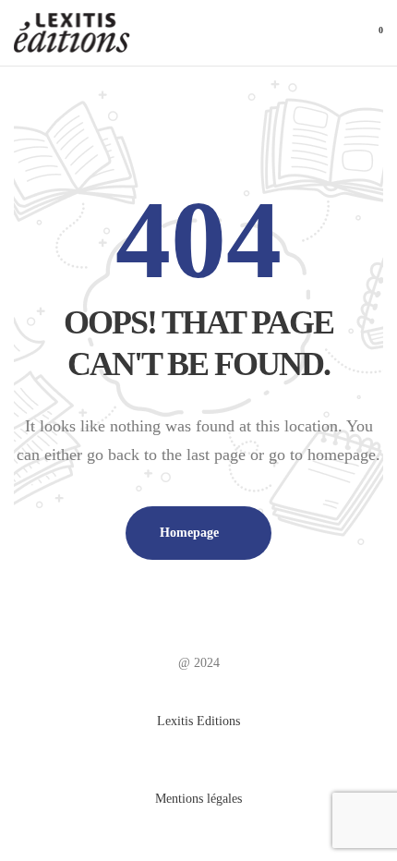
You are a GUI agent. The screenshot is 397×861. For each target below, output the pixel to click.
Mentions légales (198, 799)
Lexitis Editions (198, 721)
